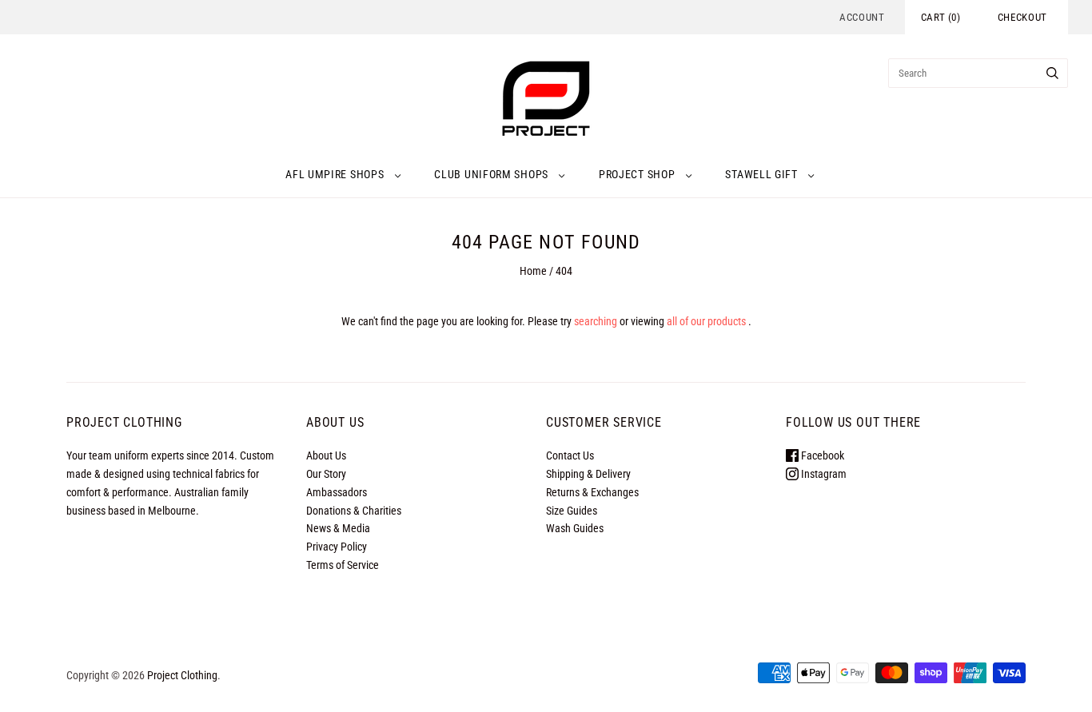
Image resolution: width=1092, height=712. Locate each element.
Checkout (1022, 17)
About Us (326, 455)
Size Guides (571, 510)
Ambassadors (336, 492)
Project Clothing (182, 675)
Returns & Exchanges (592, 492)
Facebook (821, 455)
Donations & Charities (353, 510)
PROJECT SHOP (637, 174)
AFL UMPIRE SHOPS (334, 174)
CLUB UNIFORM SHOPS (491, 174)
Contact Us (570, 455)
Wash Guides (575, 528)
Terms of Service (342, 565)
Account (862, 17)
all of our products (706, 321)
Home (533, 271)
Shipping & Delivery (588, 473)
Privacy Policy (336, 546)
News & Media (338, 528)
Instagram (823, 473)
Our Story (326, 473)
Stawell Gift (761, 174)
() (941, 17)
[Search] (1052, 73)
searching (595, 321)
